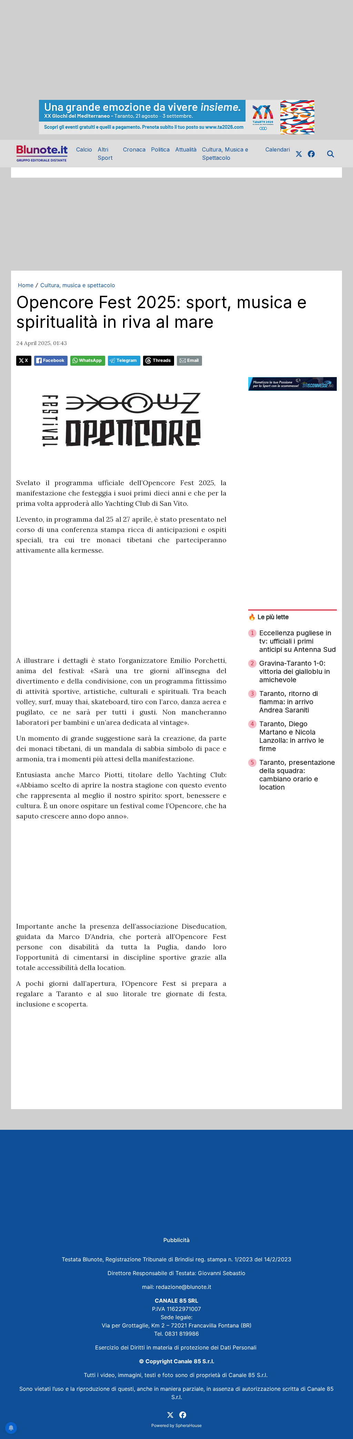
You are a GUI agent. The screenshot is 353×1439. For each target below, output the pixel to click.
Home (25, 285)
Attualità (185, 149)
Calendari (277, 149)
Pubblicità (176, 1240)
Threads (162, 360)
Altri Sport (105, 153)
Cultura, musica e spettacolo (77, 285)
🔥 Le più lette (268, 617)
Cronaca (134, 149)
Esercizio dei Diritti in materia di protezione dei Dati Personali (176, 1347)
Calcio (84, 149)
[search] (330, 153)
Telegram (127, 360)
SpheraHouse (188, 1425)
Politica (160, 149)
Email (193, 360)
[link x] (299, 153)
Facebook (53, 360)
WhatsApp (90, 360)
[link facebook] (311, 153)
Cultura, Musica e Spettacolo (225, 153)
